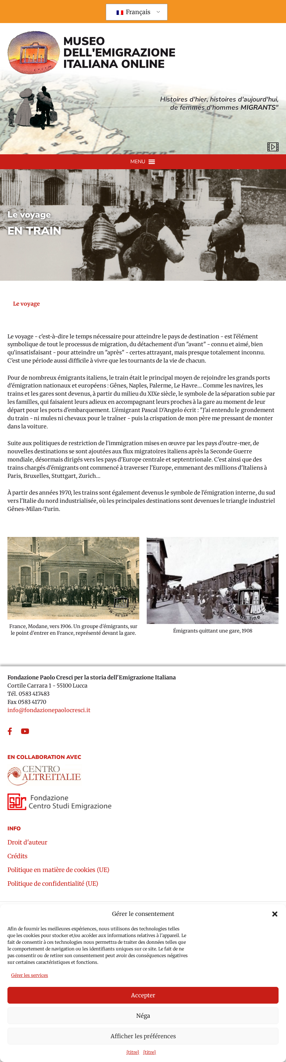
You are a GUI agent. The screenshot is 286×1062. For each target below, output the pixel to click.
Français (137, 12)
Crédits (17, 856)
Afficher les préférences (143, 1036)
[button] (275, 914)
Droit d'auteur (27, 842)
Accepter (143, 995)
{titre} (132, 1052)
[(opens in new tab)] (44, 773)
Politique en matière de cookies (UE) (58, 870)
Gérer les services (29, 975)
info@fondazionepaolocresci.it (48, 710)
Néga (143, 1015)
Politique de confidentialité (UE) (52, 884)
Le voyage (29, 215)
